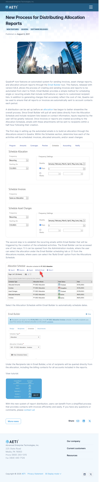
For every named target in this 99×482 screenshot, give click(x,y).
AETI (24, 474)
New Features (13, 29)
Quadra (24, 29)
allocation (48, 109)
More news (13, 421)
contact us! (29, 410)
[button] (52, 474)
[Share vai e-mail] (77, 421)
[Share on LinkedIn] (83, 421)
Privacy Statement (35, 474)
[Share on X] (89, 421)
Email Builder (54, 84)
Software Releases (39, 29)
